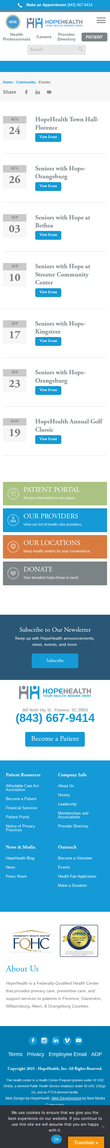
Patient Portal (94, 38)
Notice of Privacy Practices (20, 828)
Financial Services (21, 808)
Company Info (72, 775)
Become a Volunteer (75, 858)
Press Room (16, 876)
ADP (96, 1054)
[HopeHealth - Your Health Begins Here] (55, 27)
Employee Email (68, 1054)
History (64, 795)
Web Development (66, 1098)
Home (8, 82)
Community (25, 82)
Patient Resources (23, 775)
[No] (103, 1126)
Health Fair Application (77, 876)
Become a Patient (55, 739)
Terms (15, 1054)
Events (64, 867)
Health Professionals (17, 36)
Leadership (67, 804)
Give (13, 22)
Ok (56, 1139)
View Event (48, 137)
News (10, 867)
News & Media (20, 847)
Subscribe (55, 660)
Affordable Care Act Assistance (22, 788)
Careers (44, 36)
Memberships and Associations (73, 815)
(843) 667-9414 (59, 5)
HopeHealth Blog (20, 858)
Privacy (35, 1054)
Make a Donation (72, 885)
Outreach (67, 847)
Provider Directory (66, 36)
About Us (66, 786)
